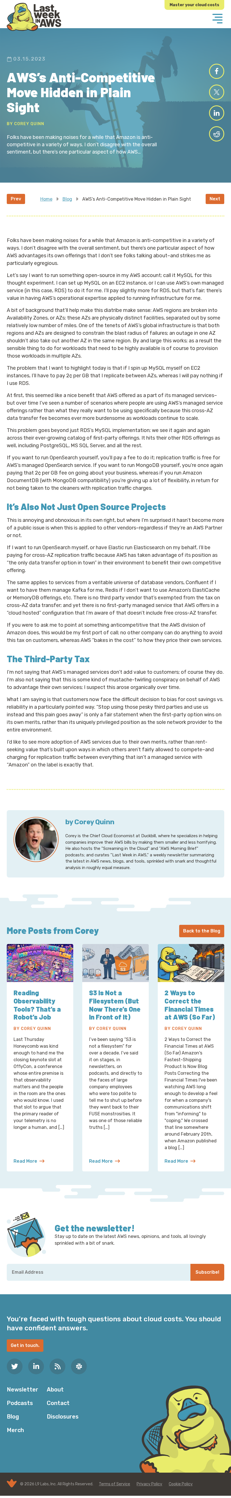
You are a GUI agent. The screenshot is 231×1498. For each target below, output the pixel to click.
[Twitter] (15, 1366)
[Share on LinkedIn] (216, 113)
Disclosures (63, 1416)
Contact (58, 1403)
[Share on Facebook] (216, 71)
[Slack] (79, 1366)
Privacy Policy (149, 1484)
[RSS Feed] (57, 1366)
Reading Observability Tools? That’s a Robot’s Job (37, 1005)
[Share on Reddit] (216, 133)
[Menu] (217, 19)
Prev (16, 198)
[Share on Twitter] (216, 92)
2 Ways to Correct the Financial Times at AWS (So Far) (190, 1005)
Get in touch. (25, 1345)
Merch (15, 1430)
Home (46, 199)
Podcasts (20, 1403)
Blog (67, 199)
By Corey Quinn (25, 123)
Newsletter (22, 1389)
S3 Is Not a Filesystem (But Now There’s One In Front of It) (115, 1005)
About (55, 1389)
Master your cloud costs (194, 5)
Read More (29, 1161)
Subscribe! (207, 1272)
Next (215, 198)
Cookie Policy (181, 1484)
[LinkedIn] (36, 1366)
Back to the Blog (201, 931)
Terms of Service (114, 1484)
